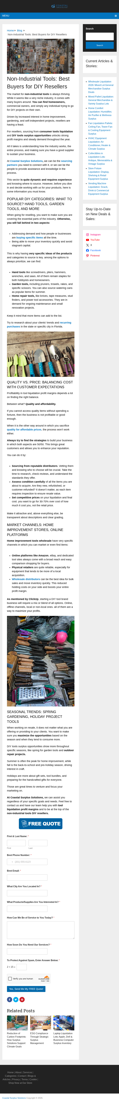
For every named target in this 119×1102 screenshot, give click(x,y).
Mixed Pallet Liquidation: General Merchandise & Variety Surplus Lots (101, 100)
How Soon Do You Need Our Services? (29, 944)
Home (10, 1072)
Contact (22, 1076)
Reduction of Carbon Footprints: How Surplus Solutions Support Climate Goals (16, 1040)
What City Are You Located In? (24, 886)
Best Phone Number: (19, 855)
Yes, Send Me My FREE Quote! (26, 989)
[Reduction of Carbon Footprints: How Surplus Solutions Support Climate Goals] (17, 1022)
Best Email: (14, 871)
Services (27, 1072)
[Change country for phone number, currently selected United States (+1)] (10, 862)
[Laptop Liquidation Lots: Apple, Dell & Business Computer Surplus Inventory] (63, 1022)
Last (31, 848)
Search (90, 28)
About (18, 1072)
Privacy (16, 1079)
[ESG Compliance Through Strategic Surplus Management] (40, 1022)
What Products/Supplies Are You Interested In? (33, 902)
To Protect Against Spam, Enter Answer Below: (33, 960)
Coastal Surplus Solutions (26, 161)
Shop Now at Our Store (20, 1083)
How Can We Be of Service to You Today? (30, 917)
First (9, 848)
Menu (5, 15)
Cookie (33, 1079)
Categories (10, 1076)
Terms (24, 1079)
